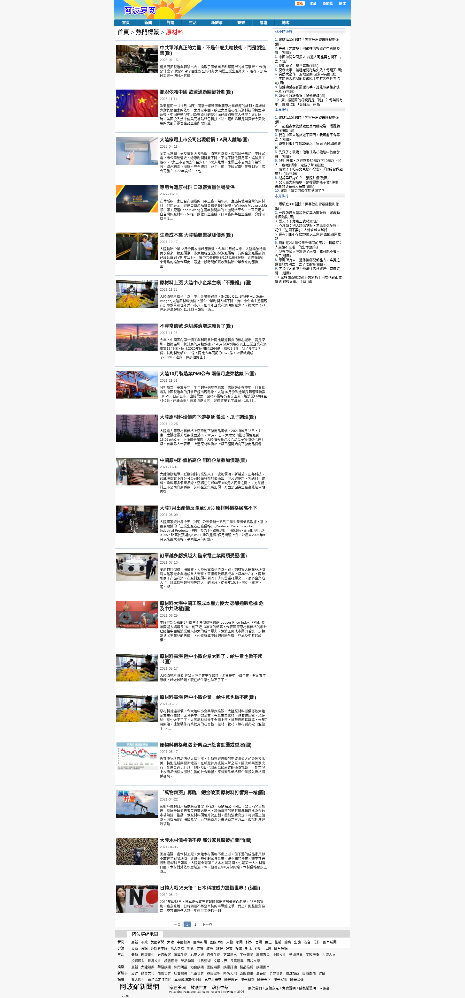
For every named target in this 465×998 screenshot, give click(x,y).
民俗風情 (309, 973)
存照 (258, 948)
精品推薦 (246, 967)
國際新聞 (200, 942)
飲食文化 (148, 973)
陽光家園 (280, 980)
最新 (134, 942)
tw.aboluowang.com (182, 991)
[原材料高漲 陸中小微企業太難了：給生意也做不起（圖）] (137, 668)
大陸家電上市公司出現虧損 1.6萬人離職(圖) (204, 139)
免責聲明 (289, 988)
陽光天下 (264, 980)
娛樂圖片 (263, 967)
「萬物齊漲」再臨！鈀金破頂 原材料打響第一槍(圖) (212, 792)
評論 (170, 23)
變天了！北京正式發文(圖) (298, 221)
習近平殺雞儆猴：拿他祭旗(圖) (302, 96)
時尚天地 (230, 973)
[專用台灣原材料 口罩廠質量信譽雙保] (137, 199)
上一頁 (175, 924)
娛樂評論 (230, 967)
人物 (229, 942)
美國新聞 (157, 942)
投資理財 (138, 961)
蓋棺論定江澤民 (159, 980)
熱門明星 (180, 967)
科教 (249, 942)
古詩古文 (329, 954)
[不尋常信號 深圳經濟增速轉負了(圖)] (137, 338)
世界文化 (154, 961)
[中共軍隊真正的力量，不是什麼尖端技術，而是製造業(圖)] (137, 59)
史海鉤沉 (164, 954)
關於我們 (255, 988)
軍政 (144, 942)
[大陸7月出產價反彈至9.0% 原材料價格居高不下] (137, 520)
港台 (307, 942)
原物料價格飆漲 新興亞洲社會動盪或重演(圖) (205, 745)
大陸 (170, 942)
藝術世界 (296, 954)
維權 (278, 942)
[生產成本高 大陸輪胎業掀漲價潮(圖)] (137, 247)
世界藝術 (204, 961)
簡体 (342, 3)
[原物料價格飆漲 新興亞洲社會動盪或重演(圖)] (137, 756)
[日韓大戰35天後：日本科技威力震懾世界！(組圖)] (137, 899)
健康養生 (148, 954)
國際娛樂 (213, 967)
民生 (268, 942)
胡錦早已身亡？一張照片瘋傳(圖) (304, 178)
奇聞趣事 (246, 973)
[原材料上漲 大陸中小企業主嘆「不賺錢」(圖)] (137, 294)
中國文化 (279, 954)
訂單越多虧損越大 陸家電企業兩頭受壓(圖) (203, 555)
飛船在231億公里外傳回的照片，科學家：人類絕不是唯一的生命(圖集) (308, 245)
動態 (190, 948)
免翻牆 (328, 3)
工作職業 (246, 954)
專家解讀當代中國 (188, 980)
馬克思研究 (212, 980)
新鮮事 (217, 23)
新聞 (148, 23)
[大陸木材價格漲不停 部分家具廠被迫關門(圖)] (137, 852)
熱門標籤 (147, 32)
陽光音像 (297, 980)
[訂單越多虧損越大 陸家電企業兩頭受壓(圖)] (137, 567)
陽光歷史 (231, 980)
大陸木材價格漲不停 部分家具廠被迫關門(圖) (205, 840)
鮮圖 (322, 973)
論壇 (263, 23)
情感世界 (164, 973)
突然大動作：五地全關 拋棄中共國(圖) (307, 74)
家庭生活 (180, 954)
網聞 (239, 942)
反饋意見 (272, 988)
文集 (200, 948)
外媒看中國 (159, 948)
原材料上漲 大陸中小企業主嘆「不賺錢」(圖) (205, 282)
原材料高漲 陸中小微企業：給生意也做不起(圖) (208, 697)
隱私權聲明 (307, 988)
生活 (193, 23)
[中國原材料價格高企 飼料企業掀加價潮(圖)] (137, 472)
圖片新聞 (330, 942)
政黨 (209, 948)
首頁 (126, 23)
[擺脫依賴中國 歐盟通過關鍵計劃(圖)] (137, 104)
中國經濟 (183, 942)
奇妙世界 (276, 973)
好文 (229, 948)
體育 (287, 942)
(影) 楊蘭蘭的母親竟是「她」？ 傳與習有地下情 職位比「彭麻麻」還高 (309, 102)
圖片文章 (253, 961)
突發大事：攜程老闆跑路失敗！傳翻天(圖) (310, 70)
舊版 (299, 3)
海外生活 (213, 954)
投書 (238, 948)
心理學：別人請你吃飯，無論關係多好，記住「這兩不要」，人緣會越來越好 (307, 228)
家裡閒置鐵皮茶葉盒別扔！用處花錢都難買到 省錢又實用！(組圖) (308, 279)
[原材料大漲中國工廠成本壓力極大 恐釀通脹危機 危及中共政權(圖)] (137, 615)
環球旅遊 (292, 973)
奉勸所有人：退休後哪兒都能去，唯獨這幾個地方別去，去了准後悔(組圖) (307, 262)
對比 (248, 948)
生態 (297, 942)
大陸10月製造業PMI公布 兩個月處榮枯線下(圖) (208, 373)
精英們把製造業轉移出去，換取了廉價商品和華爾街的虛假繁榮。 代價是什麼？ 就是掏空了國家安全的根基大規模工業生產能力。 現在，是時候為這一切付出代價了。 (213, 71)
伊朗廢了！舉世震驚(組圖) (298, 66)
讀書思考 (171, 961)
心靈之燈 (197, 954)
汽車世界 (197, 973)
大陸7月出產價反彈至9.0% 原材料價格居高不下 (208, 508)
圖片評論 (281, 948)
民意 (267, 948)
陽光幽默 (247, 980)
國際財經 (216, 942)
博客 (286, 23)
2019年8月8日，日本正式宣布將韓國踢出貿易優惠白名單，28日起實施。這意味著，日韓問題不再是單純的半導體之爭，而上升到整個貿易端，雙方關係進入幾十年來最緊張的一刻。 (212, 906)
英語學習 (187, 961)
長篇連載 (237, 961)
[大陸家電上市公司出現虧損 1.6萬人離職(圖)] (137, 151)
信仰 (316, 942)
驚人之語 (177, 948)
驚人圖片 (138, 980)
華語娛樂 (164, 967)
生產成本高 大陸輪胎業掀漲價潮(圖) (196, 235)
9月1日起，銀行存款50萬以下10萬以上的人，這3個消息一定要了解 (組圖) (308, 163)
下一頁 (207, 924)
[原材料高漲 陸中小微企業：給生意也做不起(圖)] (137, 709)
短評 (219, 948)
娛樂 (241, 23)
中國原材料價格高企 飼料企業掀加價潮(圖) (203, 460)
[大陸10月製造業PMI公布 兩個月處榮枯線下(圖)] (137, 385)
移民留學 (213, 973)
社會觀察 (180, 973)
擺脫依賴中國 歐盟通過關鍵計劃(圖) (196, 92)
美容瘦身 (312, 954)
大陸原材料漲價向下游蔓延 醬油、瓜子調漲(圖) (208, 417)
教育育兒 (263, 954)
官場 (258, 942)
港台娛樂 (197, 967)
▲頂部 (324, 988)
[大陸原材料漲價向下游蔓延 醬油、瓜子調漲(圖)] (137, 429)
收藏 (313, 3)
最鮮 (134, 973)
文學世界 (220, 961)
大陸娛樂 (148, 967)
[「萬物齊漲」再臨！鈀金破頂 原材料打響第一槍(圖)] (137, 804)
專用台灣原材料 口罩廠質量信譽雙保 (197, 187)
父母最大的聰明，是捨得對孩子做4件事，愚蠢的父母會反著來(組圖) (308, 184)
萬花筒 (261, 973)
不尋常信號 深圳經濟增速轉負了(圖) (196, 326)
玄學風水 (230, 954)
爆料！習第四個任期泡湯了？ (303, 191)
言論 (144, 948)
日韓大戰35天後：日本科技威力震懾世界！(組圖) (210, 888)
